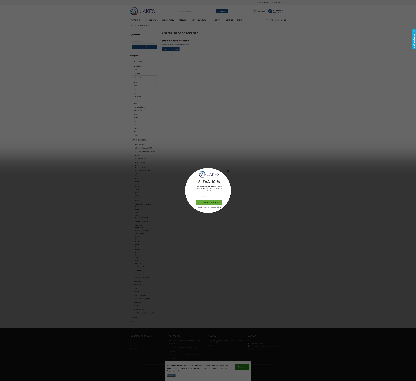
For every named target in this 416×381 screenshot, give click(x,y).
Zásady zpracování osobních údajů (209, 207)
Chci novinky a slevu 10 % (209, 202)
